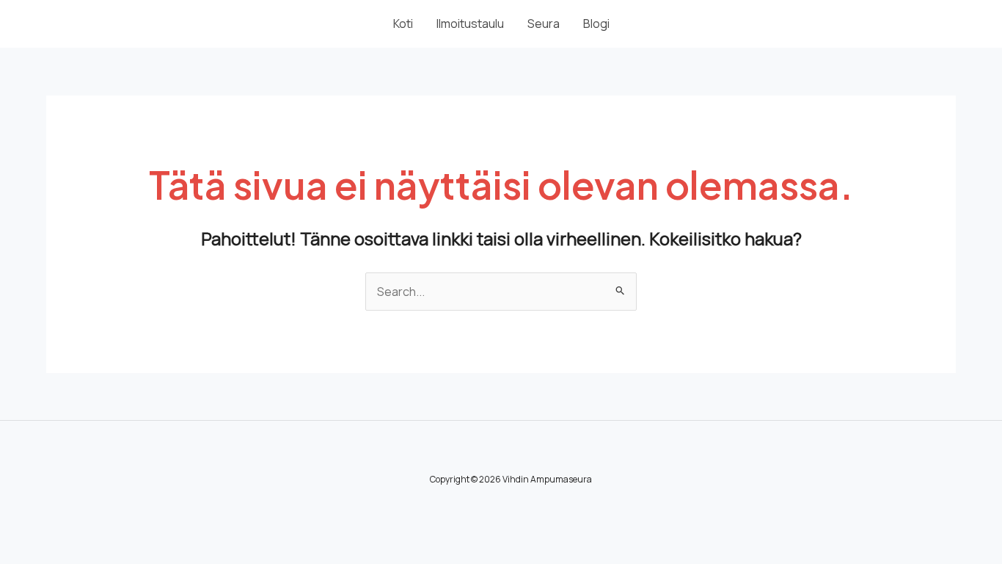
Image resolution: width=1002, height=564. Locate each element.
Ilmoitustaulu (470, 23)
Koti (403, 23)
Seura (543, 23)
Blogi (596, 23)
